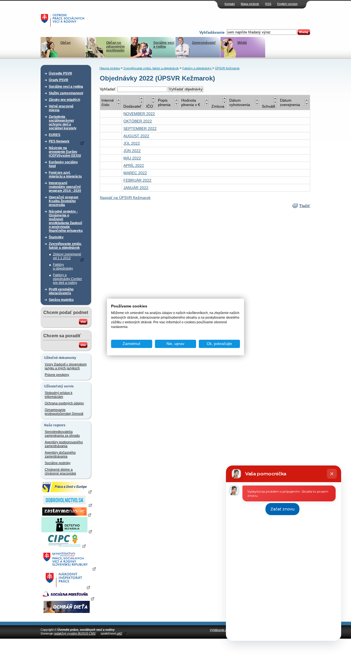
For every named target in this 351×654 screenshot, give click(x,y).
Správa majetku (61, 300)
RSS (268, 3)
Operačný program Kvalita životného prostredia (63, 201)
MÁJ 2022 (132, 158)
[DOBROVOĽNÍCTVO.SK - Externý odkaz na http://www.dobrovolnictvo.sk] (66, 505)
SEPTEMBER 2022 (140, 128)
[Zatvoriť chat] (332, 474)
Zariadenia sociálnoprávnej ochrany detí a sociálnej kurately (63, 122)
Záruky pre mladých (64, 100)
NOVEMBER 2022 (139, 114)
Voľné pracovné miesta (61, 108)
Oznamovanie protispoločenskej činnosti (64, 412)
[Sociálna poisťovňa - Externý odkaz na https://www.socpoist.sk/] (67, 598)
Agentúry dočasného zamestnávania (60, 454)
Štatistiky (56, 237)
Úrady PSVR (58, 80)
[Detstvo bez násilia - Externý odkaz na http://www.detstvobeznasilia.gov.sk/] (66, 531)
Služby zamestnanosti (66, 93)
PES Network (59, 141)
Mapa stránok (250, 3)
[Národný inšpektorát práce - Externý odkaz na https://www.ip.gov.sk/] (66, 587)
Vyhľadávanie (212, 32)
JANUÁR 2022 (135, 187)
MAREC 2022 (135, 173)
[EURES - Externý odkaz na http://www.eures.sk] (67, 491)
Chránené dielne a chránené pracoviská (60, 471)
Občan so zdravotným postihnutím (115, 46)
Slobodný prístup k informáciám (58, 395)
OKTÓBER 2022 (137, 121)
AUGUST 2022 (136, 136)
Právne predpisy (57, 375)
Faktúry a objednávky (63, 266)
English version (287, 3)
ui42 (119, 633)
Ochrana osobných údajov (64, 403)
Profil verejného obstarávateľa (61, 291)
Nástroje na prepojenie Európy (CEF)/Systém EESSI (65, 152)
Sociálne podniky (57, 463)
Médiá (242, 43)
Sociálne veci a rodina (163, 44)
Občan (65, 43)
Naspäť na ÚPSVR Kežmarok (125, 197)
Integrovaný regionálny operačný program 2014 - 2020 (65, 187)
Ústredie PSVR (60, 73)
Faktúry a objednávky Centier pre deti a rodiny (67, 279)
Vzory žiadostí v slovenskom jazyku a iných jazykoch (66, 366)
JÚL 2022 (131, 143)
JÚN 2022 (132, 150)
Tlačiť (304, 206)
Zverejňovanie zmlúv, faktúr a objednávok (65, 246)
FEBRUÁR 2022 (137, 180)
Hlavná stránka (110, 68)
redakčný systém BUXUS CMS (74, 633)
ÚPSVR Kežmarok (227, 68)
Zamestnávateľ (204, 43)
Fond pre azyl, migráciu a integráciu (65, 174)
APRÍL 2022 (133, 165)
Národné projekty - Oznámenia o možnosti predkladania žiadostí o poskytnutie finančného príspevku (66, 221)
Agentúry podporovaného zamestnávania (64, 444)
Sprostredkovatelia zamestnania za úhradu (62, 434)
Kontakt (230, 3)
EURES (54, 135)
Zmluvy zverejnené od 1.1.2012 (67, 256)
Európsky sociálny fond (63, 164)
